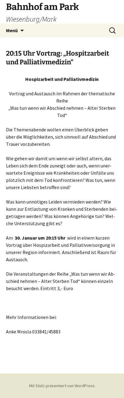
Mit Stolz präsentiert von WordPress (62, 385)
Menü (12, 30)
